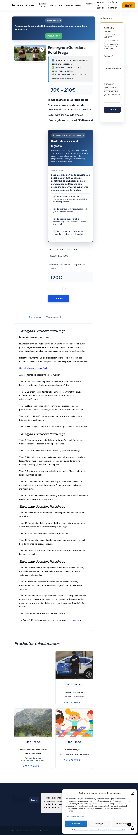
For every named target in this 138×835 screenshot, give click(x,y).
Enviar (112, 109)
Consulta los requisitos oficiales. (34, 368)
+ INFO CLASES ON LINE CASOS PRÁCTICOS (112, 46)
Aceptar (76, 823)
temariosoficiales (23, 5)
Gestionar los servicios (75, 816)
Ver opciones (72, 702)
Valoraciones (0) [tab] (54, 317)
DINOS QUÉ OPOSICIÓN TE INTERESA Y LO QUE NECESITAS (112, 89)
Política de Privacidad (98, 830)
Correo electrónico (112, 70)
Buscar (15, 795)
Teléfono (108, 56)
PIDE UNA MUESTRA (109, 36)
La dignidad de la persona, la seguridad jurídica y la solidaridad (68, 232)
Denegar (99, 823)
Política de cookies (81, 830)
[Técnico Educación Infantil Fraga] (74, 730)
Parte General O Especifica (62, 250)
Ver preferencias (123, 823)
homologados (73, 620)
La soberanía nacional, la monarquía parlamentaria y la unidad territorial (69, 221)
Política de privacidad (116, 830)
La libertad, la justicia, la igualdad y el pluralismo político (70, 210)
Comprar (58, 298)
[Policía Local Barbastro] (74, 672)
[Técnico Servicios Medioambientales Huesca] (33, 732)
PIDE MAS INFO (113, 41)
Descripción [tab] (35, 317)
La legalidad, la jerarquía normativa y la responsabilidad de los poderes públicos (70, 199)
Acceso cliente (129, 5)
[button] (132, 793)
